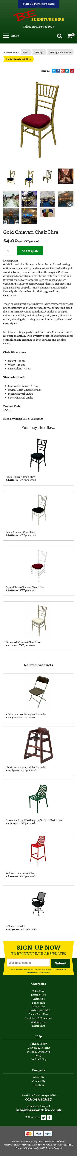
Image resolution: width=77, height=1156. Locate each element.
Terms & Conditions (38, 1051)
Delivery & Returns (38, 1047)
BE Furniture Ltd (22, 1141)
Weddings (38, 52)
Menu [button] (15, 35)
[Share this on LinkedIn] (67, 71)
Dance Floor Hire (38, 1014)
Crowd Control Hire (38, 1010)
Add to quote (30, 250)
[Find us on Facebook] (49, 1117)
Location (38, 1085)
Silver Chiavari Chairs (20, 397)
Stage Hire (38, 1006)
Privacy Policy (44, 972)
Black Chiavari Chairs (20, 393)
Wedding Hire (38, 1022)
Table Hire (38, 991)
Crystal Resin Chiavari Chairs (24, 389)
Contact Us (38, 1081)
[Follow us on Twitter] (43, 1117)
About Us (38, 1077)
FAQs (38, 1055)
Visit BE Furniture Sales (39, 3)
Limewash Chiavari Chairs (23, 386)
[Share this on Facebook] (58, 71)
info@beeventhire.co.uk (38, 1110)
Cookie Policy (39, 1059)
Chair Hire (39, 998)
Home (25, 52)
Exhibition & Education (38, 1018)
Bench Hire (38, 1002)
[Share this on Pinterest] (72, 71)
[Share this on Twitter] (54, 71)
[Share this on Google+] (63, 71)
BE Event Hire (38, 15)
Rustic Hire (38, 1025)
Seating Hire (38, 995)
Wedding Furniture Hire (60, 52)
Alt (63, 1141)
